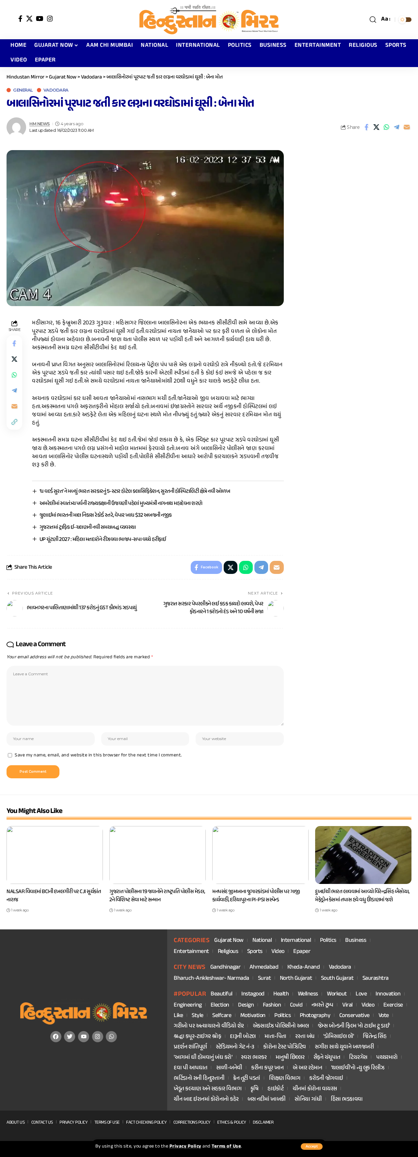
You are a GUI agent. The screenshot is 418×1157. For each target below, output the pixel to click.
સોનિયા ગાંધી (308, 1099)
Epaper (301, 951)
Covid (296, 1005)
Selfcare (221, 1015)
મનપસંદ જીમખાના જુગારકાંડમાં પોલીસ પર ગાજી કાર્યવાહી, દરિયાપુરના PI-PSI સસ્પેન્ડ (256, 896)
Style (197, 1015)
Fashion (272, 1005)
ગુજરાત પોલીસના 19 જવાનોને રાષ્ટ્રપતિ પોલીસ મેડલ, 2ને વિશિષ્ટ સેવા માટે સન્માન (157, 896)
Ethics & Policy (231, 1122)
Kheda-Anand (303, 967)
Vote (383, 1015)
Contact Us (42, 1122)
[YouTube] (39, 18)
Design (246, 1005)
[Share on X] (376, 127)
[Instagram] (50, 18)
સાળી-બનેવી (229, 1068)
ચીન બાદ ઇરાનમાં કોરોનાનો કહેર (206, 1099)
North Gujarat (296, 978)
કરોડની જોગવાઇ (326, 1078)
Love (361, 994)
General (23, 90)
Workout (337, 994)
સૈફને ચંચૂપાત (327, 1057)
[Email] (406, 127)
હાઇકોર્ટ (275, 1089)
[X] (29, 18)
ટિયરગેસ (358, 1057)
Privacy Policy (185, 1146)
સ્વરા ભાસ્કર (253, 1057)
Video (277, 951)
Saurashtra (375, 978)
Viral (347, 1005)
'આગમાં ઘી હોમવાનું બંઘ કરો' (203, 1057)
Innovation (388, 994)
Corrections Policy (192, 1122)
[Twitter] (69, 1036)
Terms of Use (226, 1146)
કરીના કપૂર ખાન (267, 1068)
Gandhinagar (225, 967)
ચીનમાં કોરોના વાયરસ (315, 1089)
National (262, 940)
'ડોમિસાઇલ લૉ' (338, 1036)
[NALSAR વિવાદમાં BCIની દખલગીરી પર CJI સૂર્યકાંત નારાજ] (55, 855)
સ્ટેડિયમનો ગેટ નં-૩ (235, 1047)
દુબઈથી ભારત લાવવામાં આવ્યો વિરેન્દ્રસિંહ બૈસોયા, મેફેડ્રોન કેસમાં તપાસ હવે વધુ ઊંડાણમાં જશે (362, 896)
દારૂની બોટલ (243, 1036)
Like (178, 1015)
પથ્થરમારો (387, 1057)
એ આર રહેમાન (307, 1068)
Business (355, 940)
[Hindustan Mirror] (209, 19)
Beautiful (222, 994)
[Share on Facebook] (366, 127)
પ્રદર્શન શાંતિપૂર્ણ (190, 1047)
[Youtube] (83, 1036)
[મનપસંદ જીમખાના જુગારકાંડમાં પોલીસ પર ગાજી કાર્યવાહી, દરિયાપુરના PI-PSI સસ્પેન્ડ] (260, 855)
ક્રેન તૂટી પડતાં (246, 1078)
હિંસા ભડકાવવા (347, 1099)
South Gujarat (337, 978)
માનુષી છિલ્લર (290, 1057)
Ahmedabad (264, 967)
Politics (328, 940)
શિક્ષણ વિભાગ (284, 1078)
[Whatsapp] (111, 1036)
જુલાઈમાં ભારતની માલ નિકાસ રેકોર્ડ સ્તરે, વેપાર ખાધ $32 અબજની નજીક (106, 515)
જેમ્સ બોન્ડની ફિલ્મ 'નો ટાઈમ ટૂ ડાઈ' (354, 1026)
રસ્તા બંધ (304, 1036)
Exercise (393, 1005)
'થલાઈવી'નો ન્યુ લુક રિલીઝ (358, 1068)
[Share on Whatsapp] (386, 127)
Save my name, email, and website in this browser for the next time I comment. (98, 755)
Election (220, 1005)
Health (281, 994)
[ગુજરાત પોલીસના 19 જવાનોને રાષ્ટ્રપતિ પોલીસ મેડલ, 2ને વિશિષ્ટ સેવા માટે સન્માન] (157, 855)
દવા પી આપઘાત (190, 1068)
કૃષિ (254, 1089)
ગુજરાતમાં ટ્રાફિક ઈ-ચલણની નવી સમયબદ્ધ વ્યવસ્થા (88, 527)
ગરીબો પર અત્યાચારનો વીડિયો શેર (209, 1026)
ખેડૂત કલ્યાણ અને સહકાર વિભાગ (208, 1089)
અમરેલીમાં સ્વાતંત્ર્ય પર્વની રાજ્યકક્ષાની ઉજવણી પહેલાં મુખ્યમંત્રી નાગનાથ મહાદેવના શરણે (121, 503)
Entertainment (191, 951)
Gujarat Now (229, 940)
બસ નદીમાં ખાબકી (267, 1099)
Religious (228, 951)
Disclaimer (263, 1122)
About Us (15, 1122)
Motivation (252, 1015)
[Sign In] (10, 19)
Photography (315, 1015)
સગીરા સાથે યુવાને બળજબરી (344, 1047)
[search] (373, 19)
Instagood (253, 994)
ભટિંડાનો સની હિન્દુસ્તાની (199, 1078)
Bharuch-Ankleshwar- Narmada (211, 978)
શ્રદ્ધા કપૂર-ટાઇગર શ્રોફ (197, 1036)
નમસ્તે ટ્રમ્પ (322, 1005)
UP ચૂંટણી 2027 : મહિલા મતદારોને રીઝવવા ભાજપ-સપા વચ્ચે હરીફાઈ (103, 539)
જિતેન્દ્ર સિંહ (374, 1036)
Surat (264, 978)
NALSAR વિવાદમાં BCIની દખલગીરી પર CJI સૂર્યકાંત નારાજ (54, 896)
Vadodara (56, 90)
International (296, 940)
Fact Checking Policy (146, 1122)
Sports (255, 951)
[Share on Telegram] (396, 127)
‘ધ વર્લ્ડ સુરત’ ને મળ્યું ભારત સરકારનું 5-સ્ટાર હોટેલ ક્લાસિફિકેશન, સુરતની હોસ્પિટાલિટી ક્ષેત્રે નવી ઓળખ (135, 491)
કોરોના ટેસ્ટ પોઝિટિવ (284, 1047)
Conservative (354, 1015)
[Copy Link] (14, 422)
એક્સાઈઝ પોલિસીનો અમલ (281, 1026)
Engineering (188, 1005)
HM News (39, 123)
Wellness (308, 994)
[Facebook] (20, 18)
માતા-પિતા (275, 1036)
